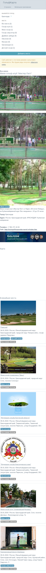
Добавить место (23, 53)
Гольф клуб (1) (7, 27)
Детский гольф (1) (8, 48)
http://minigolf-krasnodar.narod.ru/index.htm (20, 229)
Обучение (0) (6, 39)
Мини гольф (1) (7, 30)
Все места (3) (6, 24)
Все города (4, 71)
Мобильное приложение (23, 7)
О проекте (7, 7)
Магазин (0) (6, 42)
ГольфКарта (9, 2)
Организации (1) (7, 45)
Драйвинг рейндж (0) (9, 36)
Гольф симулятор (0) (9, 33)
